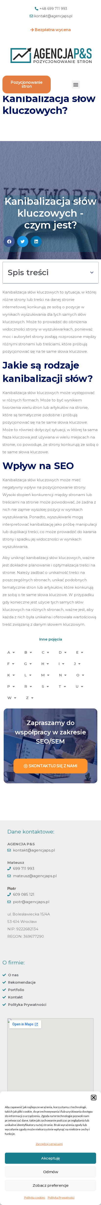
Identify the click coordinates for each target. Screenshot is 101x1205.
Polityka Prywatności (61, 1197)
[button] (93, 1097)
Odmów (50, 1171)
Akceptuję (50, 1158)
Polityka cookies (34, 1197)
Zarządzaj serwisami (49, 1144)
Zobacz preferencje (50, 1185)
